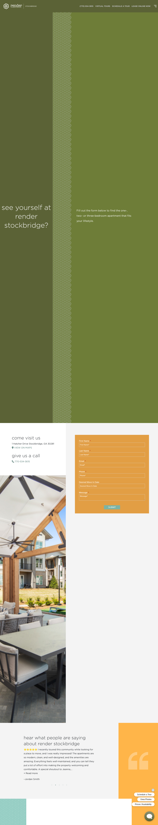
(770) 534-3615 (86, 6)
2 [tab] (55, 785)
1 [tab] (52, 785)
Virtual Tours (102, 6)
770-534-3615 (22, 461)
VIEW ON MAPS (23, 447)
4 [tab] (63, 785)
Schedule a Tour (121, 6)
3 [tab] (59, 785)
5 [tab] (66, 785)
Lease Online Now (141, 6)
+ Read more (31, 773)
